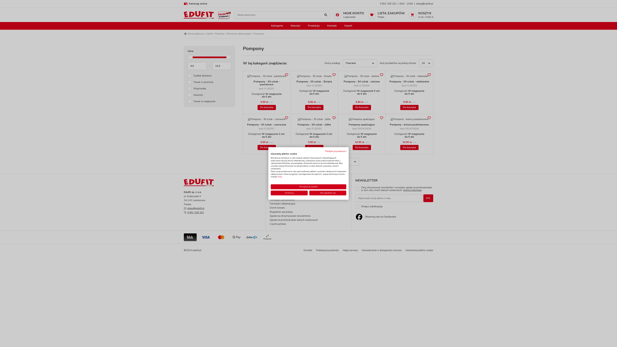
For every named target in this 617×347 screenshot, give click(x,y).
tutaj (280, 177)
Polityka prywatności (335, 151)
